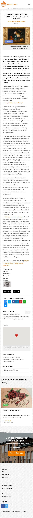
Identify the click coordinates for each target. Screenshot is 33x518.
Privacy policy (6, 496)
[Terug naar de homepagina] (9, 4)
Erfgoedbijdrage (7, 488)
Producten (5, 475)
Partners (5, 477)
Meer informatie (16, 453)
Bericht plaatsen (7, 485)
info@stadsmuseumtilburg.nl (14, 103)
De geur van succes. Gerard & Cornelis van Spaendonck (16, 263)
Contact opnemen (8, 483)
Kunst (15, 292)
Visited (24, 511)
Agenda (4, 469)
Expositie (6, 292)
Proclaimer (5, 494)
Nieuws (4, 472)
